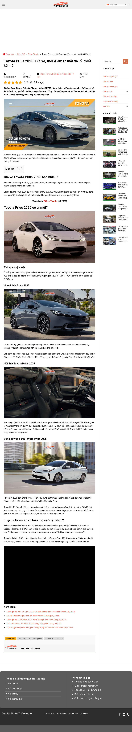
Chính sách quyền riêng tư (88, 698)
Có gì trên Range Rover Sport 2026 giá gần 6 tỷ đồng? (123, 218)
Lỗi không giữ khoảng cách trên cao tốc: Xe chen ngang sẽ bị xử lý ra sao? (122, 141)
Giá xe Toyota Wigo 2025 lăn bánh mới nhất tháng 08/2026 (33, 616)
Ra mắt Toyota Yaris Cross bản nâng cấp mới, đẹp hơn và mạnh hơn (123, 174)
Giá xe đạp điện (110, 76)
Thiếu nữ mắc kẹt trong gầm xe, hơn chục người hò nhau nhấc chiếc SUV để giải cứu (123, 163)
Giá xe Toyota (33, 54)
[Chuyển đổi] (127, 91)
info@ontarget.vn (89, 685)
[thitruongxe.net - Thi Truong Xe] (61, 4)
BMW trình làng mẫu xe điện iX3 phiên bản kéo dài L (123, 185)
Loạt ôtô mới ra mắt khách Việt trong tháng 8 (123, 240)
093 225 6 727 (90, 681)
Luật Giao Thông (110, 101)
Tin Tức (59, 638)
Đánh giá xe (57, 74)
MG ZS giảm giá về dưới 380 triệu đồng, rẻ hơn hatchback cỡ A (123, 229)
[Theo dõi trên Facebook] (119, 714)
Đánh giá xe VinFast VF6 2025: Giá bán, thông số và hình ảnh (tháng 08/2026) (41, 612)
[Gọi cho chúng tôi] (128, 714)
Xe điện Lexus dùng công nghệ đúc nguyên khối (122, 207)
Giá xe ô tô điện (110, 96)
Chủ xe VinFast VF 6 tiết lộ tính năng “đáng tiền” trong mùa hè (34, 623)
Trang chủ (10, 54)
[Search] (129, 4)
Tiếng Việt (113, 5)
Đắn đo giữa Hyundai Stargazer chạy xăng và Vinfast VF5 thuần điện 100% (40, 627)
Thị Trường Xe (93, 690)
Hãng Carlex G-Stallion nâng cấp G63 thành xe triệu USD (122, 119)
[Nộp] (125, 61)
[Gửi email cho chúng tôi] (124, 714)
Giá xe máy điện (110, 86)
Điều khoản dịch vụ (84, 694)
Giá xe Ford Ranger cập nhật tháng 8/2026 (122, 152)
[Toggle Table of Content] (18, 169)
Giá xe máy (108, 81)
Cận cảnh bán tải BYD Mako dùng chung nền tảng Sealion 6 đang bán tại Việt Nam (123, 196)
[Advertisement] (66, 29)
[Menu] (3, 4)
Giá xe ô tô (21, 54)
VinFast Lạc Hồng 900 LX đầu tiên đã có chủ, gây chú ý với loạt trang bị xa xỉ (123, 130)
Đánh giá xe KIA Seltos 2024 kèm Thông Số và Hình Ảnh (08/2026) (36, 620)
